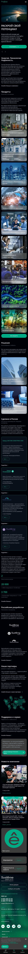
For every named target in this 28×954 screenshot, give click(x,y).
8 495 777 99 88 (7, 901)
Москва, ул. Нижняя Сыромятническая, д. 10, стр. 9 (13, 915)
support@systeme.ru (7, 903)
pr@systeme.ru (5, 921)
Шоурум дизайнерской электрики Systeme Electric (13, 912)
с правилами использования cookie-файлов (9, 942)
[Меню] (26, 2)
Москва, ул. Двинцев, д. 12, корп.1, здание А (13, 909)
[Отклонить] (26, 939)
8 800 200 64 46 (7, 899)
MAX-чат (4, 896)
